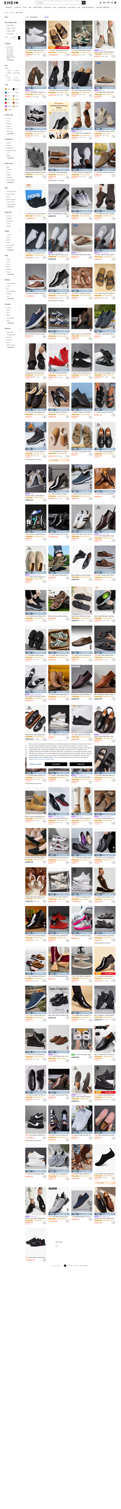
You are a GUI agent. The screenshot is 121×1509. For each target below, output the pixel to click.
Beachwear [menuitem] (47, 7)
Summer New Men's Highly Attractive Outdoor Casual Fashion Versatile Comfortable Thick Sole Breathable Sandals (82, 1054)
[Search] (84, 2)
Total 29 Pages (56, 1265)
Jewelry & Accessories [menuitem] (88, 7)
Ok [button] (19, 37)
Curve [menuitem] (54, 7)
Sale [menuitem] (30, 7)
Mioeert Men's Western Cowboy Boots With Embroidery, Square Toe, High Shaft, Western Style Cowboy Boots (82, 1174)
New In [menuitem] (25, 7)
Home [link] (6, 12)
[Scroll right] (115, 7)
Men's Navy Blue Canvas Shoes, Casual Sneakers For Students (35, 334)
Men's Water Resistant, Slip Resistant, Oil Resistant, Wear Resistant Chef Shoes (105, 616)
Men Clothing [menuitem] (72, 7)
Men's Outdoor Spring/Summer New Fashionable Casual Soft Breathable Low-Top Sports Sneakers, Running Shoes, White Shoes (82, 172)
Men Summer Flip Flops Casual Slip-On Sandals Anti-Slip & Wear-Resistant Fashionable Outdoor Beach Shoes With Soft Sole (82, 616)
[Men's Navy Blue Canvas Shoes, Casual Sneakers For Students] (35, 318)
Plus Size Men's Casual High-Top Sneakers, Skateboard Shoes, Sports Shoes (35, 495)
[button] (112, 3)
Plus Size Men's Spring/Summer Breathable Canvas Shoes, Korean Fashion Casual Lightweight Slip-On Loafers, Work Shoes (105, 172)
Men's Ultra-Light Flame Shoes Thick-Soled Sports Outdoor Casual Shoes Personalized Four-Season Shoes (59, 935)
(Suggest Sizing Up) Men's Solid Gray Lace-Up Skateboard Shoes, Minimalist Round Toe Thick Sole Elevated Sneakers (35, 172)
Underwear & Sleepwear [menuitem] (103, 7)
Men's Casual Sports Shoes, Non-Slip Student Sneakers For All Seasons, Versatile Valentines (105, 575)
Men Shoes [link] (19, 12)
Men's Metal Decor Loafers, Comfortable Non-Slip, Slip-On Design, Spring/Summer (105, 1135)
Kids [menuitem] (79, 7)
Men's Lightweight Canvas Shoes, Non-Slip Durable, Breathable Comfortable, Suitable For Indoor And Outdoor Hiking (105, 334)
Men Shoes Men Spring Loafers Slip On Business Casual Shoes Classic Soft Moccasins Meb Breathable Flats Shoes (105, 694)
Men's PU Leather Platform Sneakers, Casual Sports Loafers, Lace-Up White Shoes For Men (59, 897)
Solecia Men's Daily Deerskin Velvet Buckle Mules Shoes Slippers (105, 92)
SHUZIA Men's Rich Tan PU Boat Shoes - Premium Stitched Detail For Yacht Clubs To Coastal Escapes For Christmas (59, 1056)
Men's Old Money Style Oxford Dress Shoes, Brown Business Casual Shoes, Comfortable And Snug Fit (82, 293)
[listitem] (35, 39)
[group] (12, 46)
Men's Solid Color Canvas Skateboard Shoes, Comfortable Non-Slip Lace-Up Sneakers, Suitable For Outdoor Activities (36, 131)
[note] (35, 47)
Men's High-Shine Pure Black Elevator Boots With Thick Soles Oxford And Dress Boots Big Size (58, 1015)
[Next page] (88, 1266)
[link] (104, 2)
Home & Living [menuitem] (62, 7)
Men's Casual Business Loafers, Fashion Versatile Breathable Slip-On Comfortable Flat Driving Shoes (58, 213)
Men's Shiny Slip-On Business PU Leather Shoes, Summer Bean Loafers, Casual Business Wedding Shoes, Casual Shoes (36, 935)
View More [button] (11, 60)
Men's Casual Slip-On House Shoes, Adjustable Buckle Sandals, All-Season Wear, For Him (82, 451)
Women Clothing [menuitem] (37, 7)
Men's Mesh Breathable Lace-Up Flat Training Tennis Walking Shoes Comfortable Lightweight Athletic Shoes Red (59, 373)
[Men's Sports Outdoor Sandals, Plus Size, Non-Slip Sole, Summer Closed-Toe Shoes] (58, 601)
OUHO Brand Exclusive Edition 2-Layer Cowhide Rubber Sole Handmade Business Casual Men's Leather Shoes (82, 694)
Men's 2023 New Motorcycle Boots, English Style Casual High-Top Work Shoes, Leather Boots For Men (36, 1054)
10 (85, 1265)
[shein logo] (11, 2)
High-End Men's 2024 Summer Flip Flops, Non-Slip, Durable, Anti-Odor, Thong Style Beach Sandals (36, 976)
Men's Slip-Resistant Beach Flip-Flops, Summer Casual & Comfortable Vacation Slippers (105, 655)
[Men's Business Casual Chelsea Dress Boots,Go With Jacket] (82, 560)
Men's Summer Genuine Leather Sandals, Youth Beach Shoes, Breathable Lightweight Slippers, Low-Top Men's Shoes (82, 655)
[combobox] (33, 17)
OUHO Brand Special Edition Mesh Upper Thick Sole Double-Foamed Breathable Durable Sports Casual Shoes (59, 1216)
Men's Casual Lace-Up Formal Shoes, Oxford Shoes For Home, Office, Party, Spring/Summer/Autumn (82, 334)
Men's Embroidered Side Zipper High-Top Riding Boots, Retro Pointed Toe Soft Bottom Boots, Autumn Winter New (59, 694)
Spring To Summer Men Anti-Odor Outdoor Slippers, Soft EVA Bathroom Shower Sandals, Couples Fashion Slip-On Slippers (36, 534)
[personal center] (101, 3)
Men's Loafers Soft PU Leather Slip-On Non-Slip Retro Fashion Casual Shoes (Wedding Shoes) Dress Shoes (36, 1095)
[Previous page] (63, 1266)
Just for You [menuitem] (18, 7)
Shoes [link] (12, 12)
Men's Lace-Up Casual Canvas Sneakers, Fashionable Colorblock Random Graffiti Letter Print (59, 1135)
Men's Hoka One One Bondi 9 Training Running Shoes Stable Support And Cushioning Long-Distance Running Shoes (36, 213)
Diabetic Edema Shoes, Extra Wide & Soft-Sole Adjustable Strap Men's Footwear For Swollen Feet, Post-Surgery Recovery (36, 616)
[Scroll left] (113, 7)
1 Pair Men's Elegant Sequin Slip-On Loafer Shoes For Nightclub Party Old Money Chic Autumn (82, 857)
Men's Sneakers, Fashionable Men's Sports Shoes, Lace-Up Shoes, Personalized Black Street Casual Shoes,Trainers (105, 1015)
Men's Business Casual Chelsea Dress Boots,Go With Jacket (82, 575)
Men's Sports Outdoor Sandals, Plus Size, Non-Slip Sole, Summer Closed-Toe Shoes (58, 616)
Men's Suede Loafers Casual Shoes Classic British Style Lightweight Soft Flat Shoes (105, 897)
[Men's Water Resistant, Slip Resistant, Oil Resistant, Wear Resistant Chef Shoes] (105, 601)
